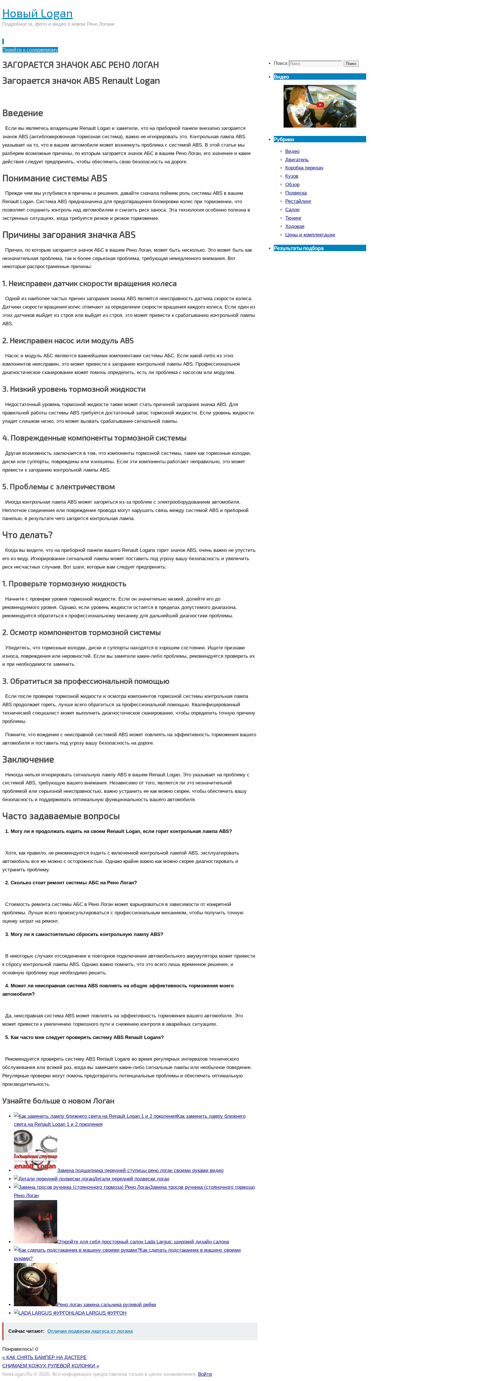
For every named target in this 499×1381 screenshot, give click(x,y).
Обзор (292, 184)
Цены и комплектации (310, 235)
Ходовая (294, 226)
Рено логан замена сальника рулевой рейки (106, 1304)
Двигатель (297, 159)
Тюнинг (293, 218)
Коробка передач (304, 168)
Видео (292, 151)
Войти (205, 1374)
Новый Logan (37, 13)
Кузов (291, 176)
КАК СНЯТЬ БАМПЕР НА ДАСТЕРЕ (44, 1357)
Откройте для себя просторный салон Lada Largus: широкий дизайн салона (143, 1241)
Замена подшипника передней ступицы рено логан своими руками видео (140, 1170)
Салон (292, 209)
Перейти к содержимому (30, 50)
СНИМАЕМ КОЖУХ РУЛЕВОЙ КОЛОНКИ (50, 1366)
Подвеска (296, 193)
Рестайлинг (298, 201)
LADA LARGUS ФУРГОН (99, 1313)
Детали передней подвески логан (131, 1179)
